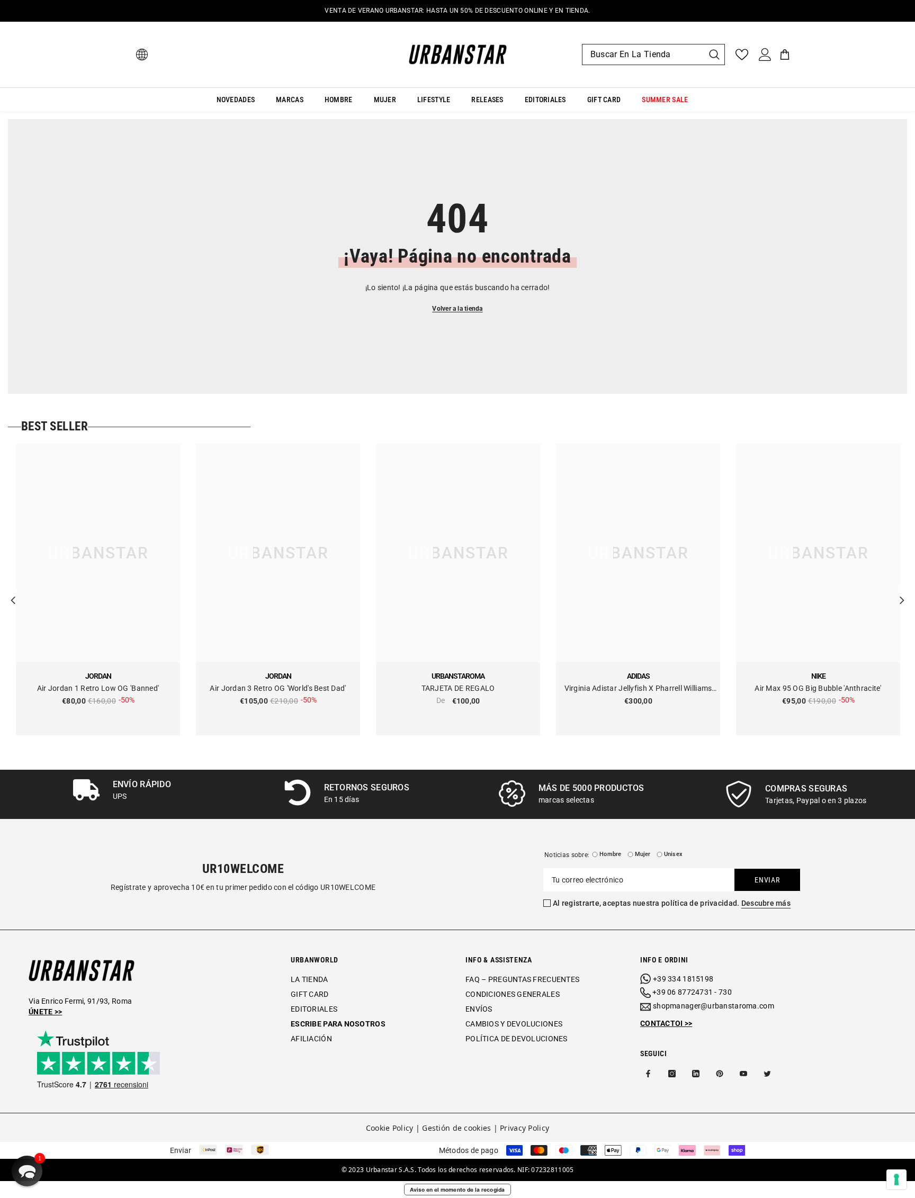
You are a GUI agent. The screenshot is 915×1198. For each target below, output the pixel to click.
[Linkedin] (696, 1074)
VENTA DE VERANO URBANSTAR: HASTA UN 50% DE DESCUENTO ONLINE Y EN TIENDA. (457, 10)
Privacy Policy (524, 1128)
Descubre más (766, 903)
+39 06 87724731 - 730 (692, 992)
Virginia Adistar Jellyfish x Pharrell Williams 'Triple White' (638, 689)
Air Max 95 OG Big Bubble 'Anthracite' (818, 688)
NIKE (818, 676)
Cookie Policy (390, 1128)
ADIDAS (638, 676)
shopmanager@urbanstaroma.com (713, 1006)
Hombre (610, 854)
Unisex (673, 854)
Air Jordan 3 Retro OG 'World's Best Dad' (278, 688)
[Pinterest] (720, 1074)
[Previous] (13, 589)
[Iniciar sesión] (765, 54)
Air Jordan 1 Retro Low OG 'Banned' (98, 688)
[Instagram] (672, 1074)
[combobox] (643, 54)
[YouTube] (743, 1074)
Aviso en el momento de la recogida (457, 1189)
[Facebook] (648, 1074)
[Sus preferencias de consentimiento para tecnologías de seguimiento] (896, 1179)
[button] (27, 1171)
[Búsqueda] (653, 54)
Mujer (643, 854)
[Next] (901, 589)
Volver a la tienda (457, 308)
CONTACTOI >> (666, 1023)
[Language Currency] (142, 54)
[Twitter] (767, 1074)
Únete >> (45, 1011)
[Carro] (784, 54)
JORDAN (98, 676)
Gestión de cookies (456, 1128)
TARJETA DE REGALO (458, 688)
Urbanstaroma (458, 676)
